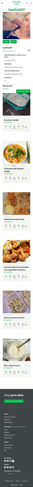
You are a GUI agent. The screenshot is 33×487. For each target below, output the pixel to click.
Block (13, 41)
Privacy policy (14, 484)
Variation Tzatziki (11, 120)
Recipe (6, 414)
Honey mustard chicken (14, 318)
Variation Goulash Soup (14, 219)
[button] (2, 3)
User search (7, 448)
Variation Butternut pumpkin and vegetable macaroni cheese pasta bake (16, 268)
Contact (17, 481)
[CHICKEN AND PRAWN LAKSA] (16, 152)
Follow (6, 41)
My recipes (15, 426)
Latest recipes (8, 422)
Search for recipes (9, 417)
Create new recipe (23, 91)
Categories (7, 419)
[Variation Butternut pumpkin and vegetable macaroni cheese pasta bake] (16, 251)
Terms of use (25, 481)
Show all (5, 88)
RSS (5, 450)
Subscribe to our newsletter (14, 401)
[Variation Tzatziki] (16, 104)
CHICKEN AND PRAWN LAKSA (13, 67)
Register (6, 432)
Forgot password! (9, 435)
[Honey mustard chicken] (16, 302)
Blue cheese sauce (12, 365)
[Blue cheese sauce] (16, 349)
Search (6, 442)
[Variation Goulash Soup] (16, 203)
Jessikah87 (9, 122)
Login (5, 429)
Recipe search (8, 445)
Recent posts (8, 437)
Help (21, 484)
